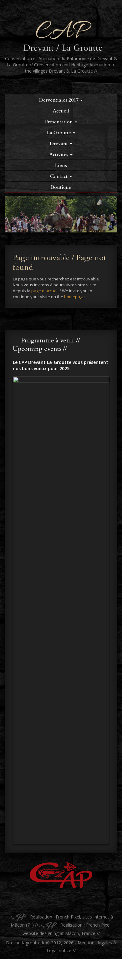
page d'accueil (44, 290)
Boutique (61, 187)
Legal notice (59, 950)
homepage (74, 296)
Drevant (59, 143)
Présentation (59, 121)
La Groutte (59, 132)
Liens (61, 165)
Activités (59, 154)
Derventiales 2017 (59, 100)
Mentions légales (95, 943)
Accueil (61, 110)
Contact (59, 176)
